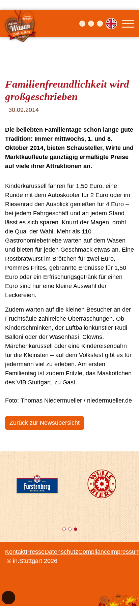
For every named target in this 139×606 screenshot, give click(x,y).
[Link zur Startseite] (21, 23)
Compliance (94, 551)
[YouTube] (100, 24)
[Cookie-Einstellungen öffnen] (8, 597)
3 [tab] (76, 530)
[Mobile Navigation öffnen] (128, 24)
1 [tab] (64, 530)
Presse (35, 551)
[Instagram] (91, 24)
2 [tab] (70, 530)
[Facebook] (82, 24)
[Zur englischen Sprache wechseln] (111, 23)
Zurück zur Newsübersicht (44, 422)
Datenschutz (61, 551)
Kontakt (15, 551)
